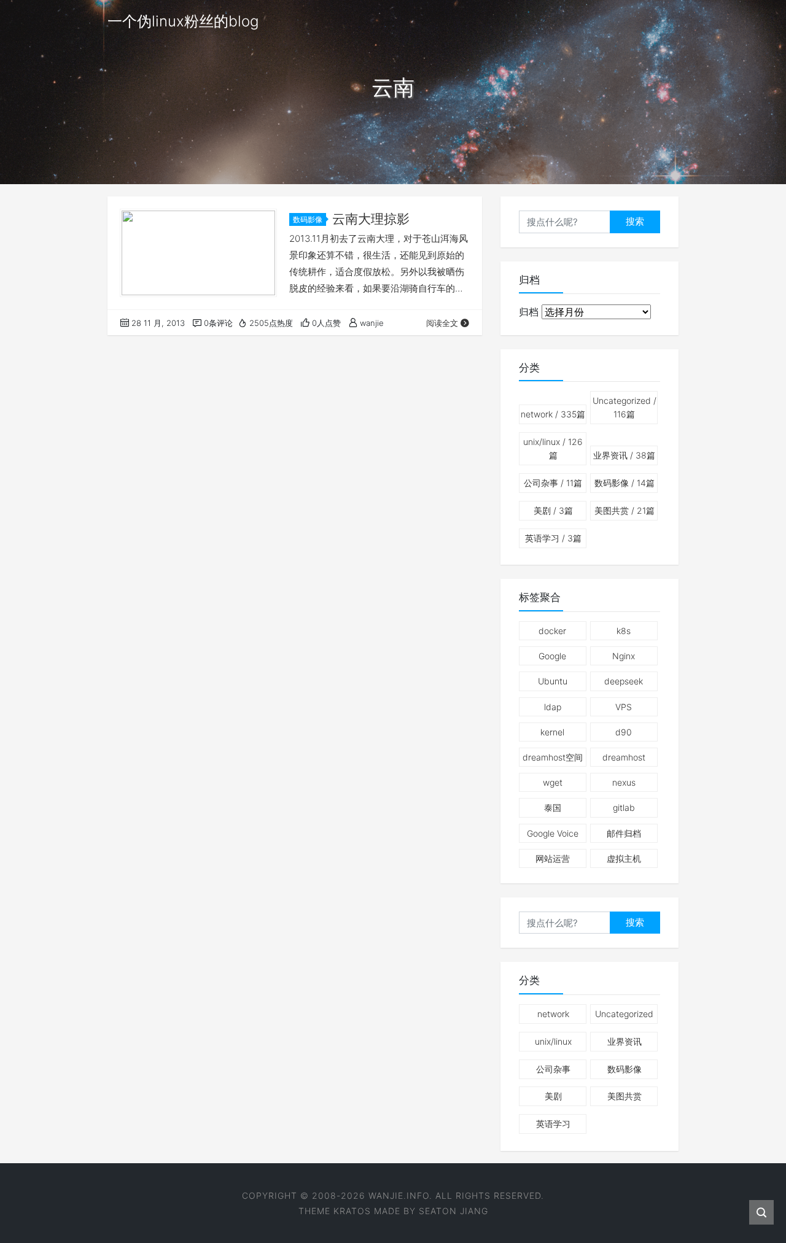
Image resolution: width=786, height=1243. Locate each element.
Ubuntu (552, 681)
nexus (624, 782)
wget (552, 782)
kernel (552, 732)
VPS (623, 707)
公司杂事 (553, 483)
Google (552, 656)
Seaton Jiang (453, 1211)
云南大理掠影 (371, 219)
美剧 (553, 510)
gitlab (624, 807)
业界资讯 (624, 455)
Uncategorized (624, 407)
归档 (529, 312)
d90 (623, 732)
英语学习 (553, 538)
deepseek (623, 681)
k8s (624, 630)
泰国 (552, 807)
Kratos (352, 1211)
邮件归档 (624, 833)
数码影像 (307, 219)
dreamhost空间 (553, 757)
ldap (552, 707)
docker (552, 630)
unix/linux (553, 448)
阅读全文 (442, 323)
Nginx (623, 656)
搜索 (635, 221)
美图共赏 (624, 510)
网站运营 (552, 858)
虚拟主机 (624, 858)
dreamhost (623, 757)
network (553, 414)
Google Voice (552, 833)
